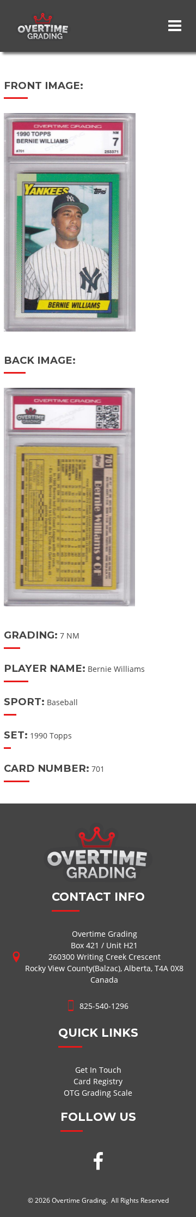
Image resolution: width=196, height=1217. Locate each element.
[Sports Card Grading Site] (43, 16)
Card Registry (98, 1081)
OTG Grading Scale (98, 1093)
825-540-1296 (103, 1006)
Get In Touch (98, 1070)
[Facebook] (98, 1162)
